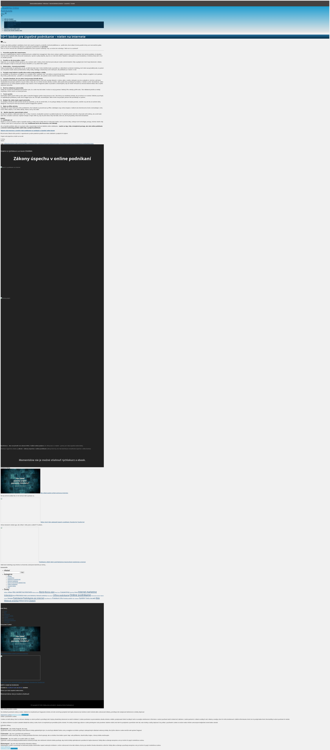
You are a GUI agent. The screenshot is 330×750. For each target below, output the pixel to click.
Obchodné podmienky (10, 620)
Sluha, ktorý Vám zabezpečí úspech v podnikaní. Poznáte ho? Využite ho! (62, 522)
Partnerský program (95, 595)
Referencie (45, 3)
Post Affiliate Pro (48, 598)
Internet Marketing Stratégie (56, 3)
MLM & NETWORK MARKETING (13, 30)
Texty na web (90, 598)
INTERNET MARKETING (14, 22)
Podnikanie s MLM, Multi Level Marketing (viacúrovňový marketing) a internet (62, 562)
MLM (14, 595)
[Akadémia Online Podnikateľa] (10, 10)
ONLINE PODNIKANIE (10, 21)
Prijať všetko (25, 715)
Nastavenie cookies (6, 715)
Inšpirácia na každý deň (14, 579)
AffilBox (6, 592)
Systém (69, 143)
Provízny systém (67, 598)
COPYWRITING (12, 24)
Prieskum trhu (58, 143)
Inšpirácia (8, 595)
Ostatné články (12, 586)
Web (76, 143)
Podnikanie (51, 143)
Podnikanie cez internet (33, 598)
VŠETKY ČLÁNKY (8, 19)
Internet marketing (13, 581)
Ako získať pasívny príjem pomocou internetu (54, 493)
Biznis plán (14, 143)
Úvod (5, 611)
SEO (9, 27)
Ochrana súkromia (9, 619)
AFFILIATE (10, 25)
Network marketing (41, 595)
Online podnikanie (39, 143)
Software (64, 143)
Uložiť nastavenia (5, 747)
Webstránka (90, 143)
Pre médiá (6, 622)
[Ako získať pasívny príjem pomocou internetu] (20, 493)
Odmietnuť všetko (17, 715)
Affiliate (6, 143)
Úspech (73, 143)
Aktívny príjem (35, 592)
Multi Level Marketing (30, 595)
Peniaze (46, 143)
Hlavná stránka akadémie (36, 3)
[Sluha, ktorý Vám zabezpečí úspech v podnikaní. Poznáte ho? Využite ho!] (20, 522)
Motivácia (20, 595)
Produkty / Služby (8, 616)
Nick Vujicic (50, 595)
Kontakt (73, 3)
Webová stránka (82, 143)
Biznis (10, 143)
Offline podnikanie (29, 143)
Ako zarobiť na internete (22, 592)
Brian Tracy (57, 592)
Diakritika (72, 592)
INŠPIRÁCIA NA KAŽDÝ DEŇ (12, 29)
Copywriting (67, 3)
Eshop (76, 592)
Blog (5, 612)
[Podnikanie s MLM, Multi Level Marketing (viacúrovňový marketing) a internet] (20, 562)
